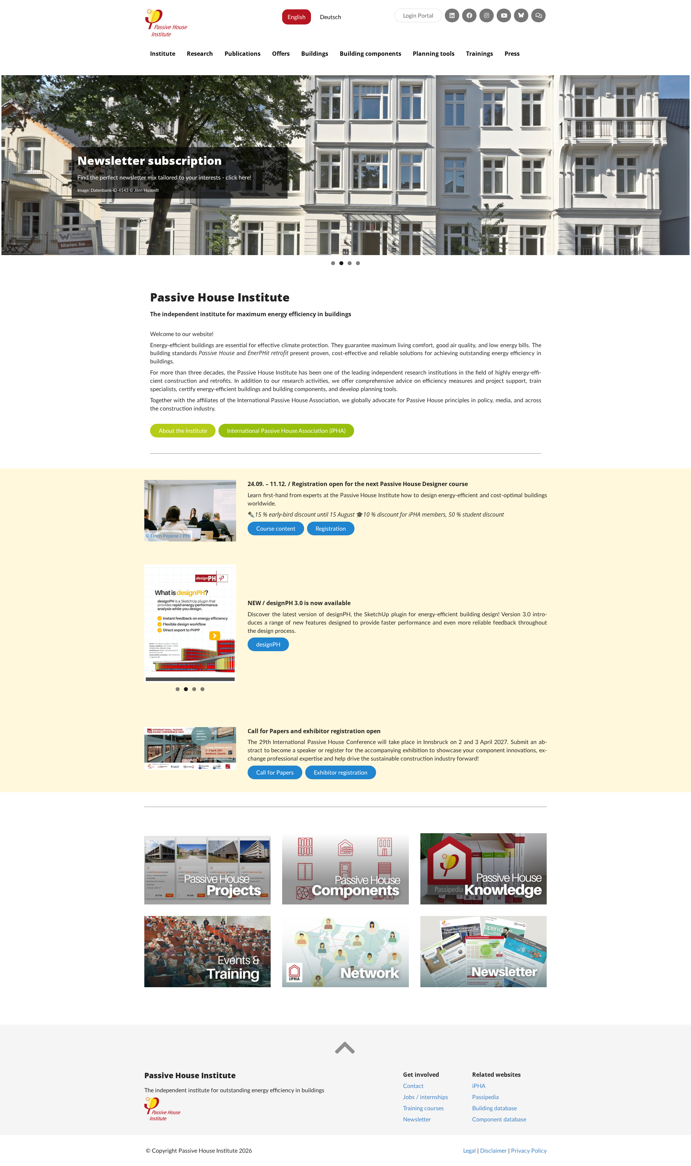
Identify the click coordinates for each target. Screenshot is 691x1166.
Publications (243, 54)
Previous (135, 623)
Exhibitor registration (340, 772)
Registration (331, 528)
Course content (275, 528)
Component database (499, 1119)
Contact (413, 1085)
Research (200, 54)
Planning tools (434, 54)
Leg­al (469, 1150)
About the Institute (183, 430)
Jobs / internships (425, 1096)
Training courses (423, 1107)
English (297, 16)
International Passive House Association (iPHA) (286, 430)
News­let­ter (417, 1119)
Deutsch (330, 16)
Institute (162, 54)
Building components (370, 54)
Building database (494, 1107)
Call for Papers (275, 772)
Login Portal (418, 15)
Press (512, 54)
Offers (281, 54)
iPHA (478, 1085)
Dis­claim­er (493, 1150)
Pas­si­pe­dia (485, 1096)
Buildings (314, 54)
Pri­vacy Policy (529, 1150)
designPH (268, 644)
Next (245, 623)
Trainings (479, 54)
